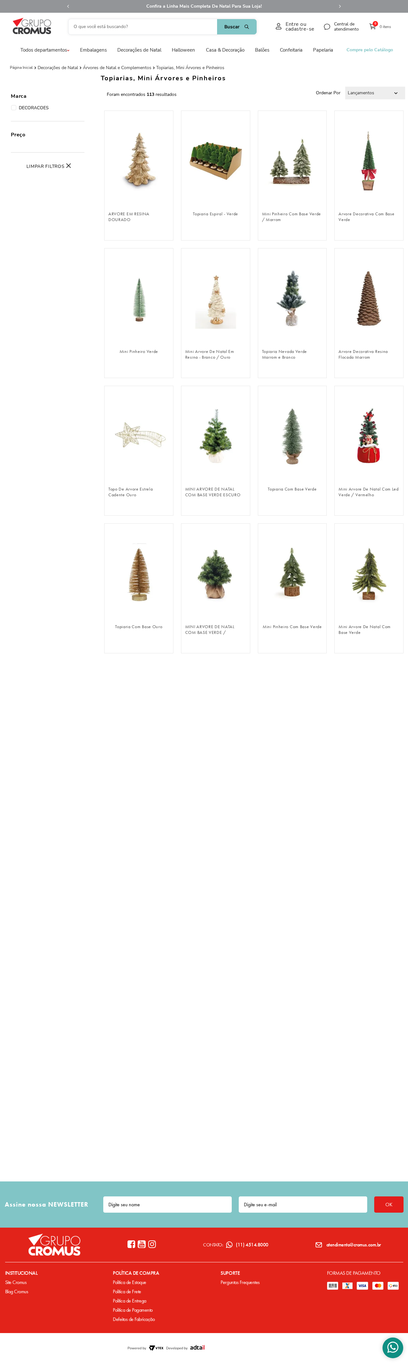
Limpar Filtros (45, 166)
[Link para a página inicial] (21, 67)
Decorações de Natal (58, 67)
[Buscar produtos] (237, 26)
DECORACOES (34, 108)
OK (388, 1204)
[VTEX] (156, 1348)
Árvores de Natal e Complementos (117, 67)
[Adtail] (197, 1348)
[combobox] (162, 27)
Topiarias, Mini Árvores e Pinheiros (190, 67)
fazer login (139, 197)
